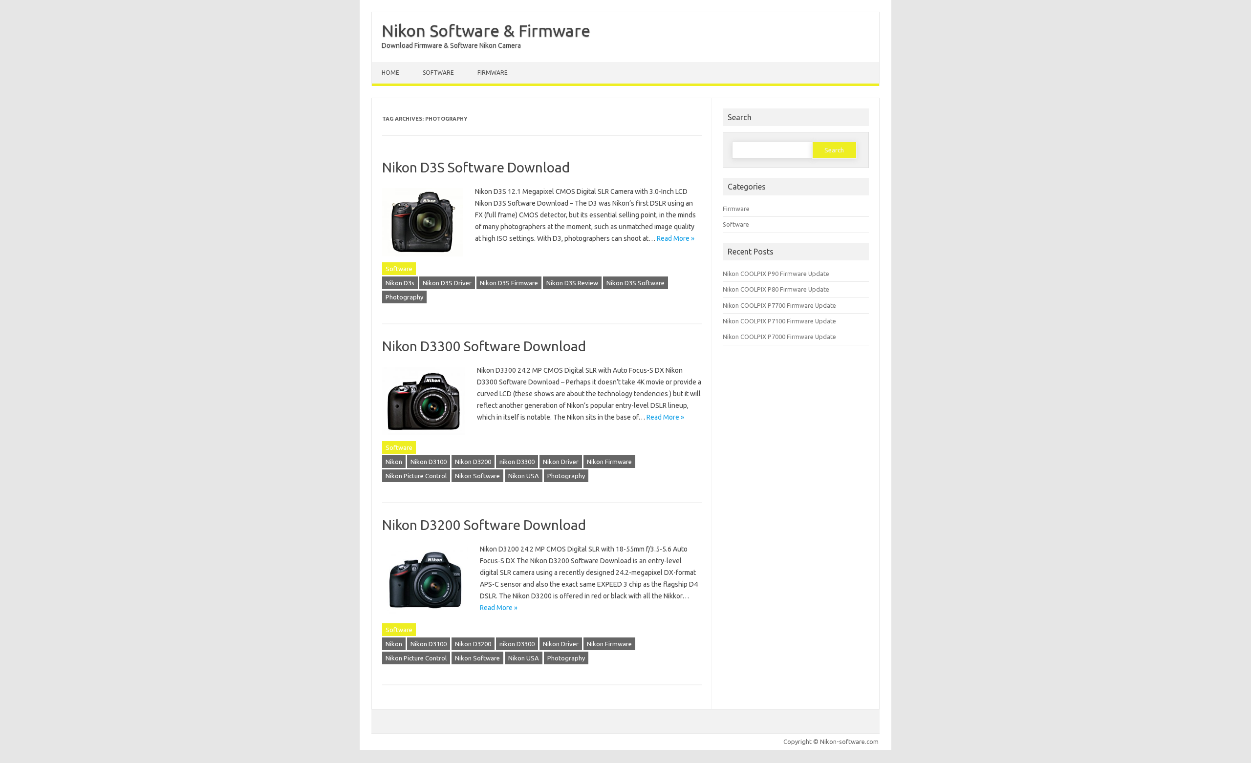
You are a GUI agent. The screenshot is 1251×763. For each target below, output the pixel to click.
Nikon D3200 (473, 461)
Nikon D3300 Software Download (484, 346)
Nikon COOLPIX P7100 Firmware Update (779, 321)
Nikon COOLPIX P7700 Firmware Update (779, 305)
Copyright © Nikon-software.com (831, 741)
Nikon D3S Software (635, 282)
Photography (404, 297)
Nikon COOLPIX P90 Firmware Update (776, 273)
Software (438, 72)
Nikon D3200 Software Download (484, 524)
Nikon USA (523, 475)
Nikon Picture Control (416, 475)
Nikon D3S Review (572, 282)
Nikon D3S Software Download (476, 167)
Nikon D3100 (428, 461)
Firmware (492, 72)
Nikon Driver (561, 461)
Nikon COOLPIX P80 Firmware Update (776, 289)
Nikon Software (477, 475)
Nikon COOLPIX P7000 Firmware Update (779, 336)
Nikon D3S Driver (447, 282)
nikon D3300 (517, 461)
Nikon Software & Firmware (486, 30)
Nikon (394, 461)
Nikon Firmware (609, 461)
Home (390, 72)
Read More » (675, 238)
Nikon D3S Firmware (509, 282)
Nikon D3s (400, 282)
